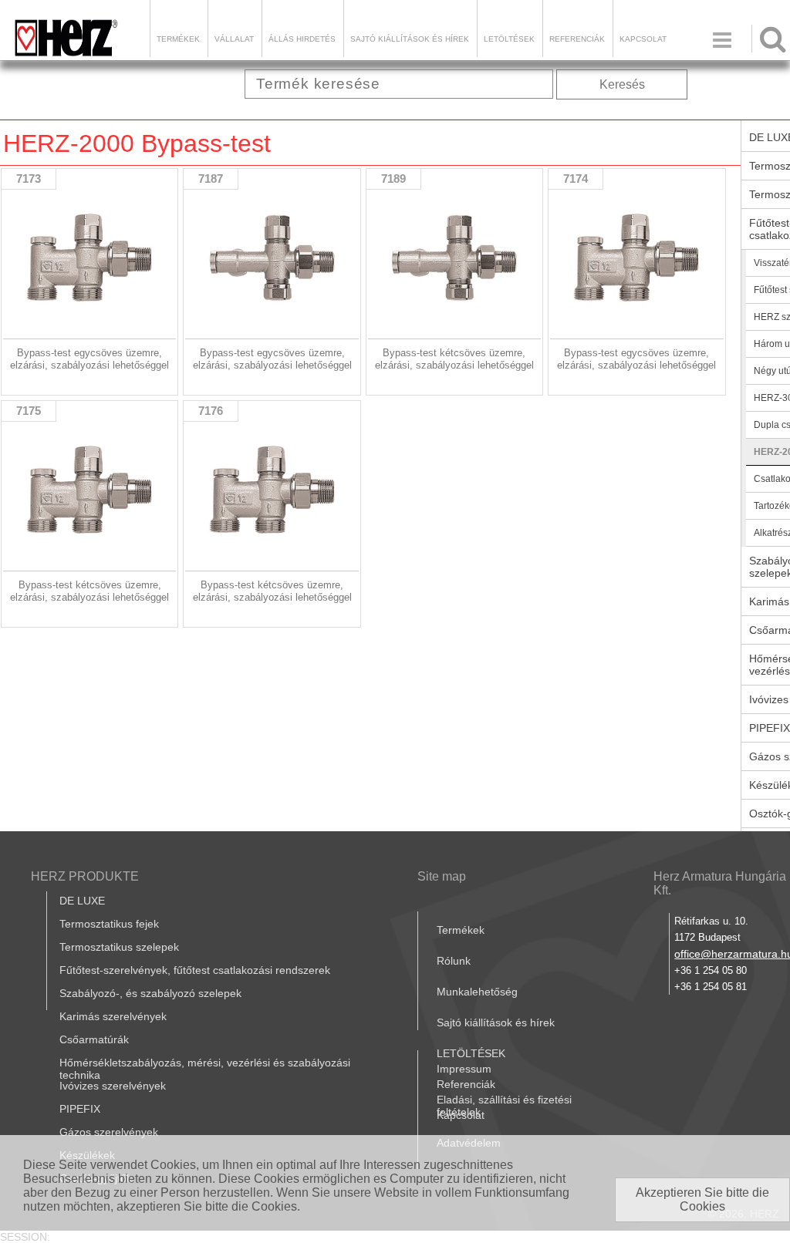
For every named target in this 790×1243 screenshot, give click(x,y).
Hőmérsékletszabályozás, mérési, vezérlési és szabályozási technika (204, 1068)
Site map (441, 876)
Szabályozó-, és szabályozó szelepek (150, 993)
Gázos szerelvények (108, 1132)
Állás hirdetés (302, 39)
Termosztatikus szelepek (119, 947)
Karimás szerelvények (113, 1016)
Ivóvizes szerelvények (112, 1086)
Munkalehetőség (477, 991)
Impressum (464, 1069)
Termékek (178, 39)
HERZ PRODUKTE (85, 876)
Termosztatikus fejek (109, 924)
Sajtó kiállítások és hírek (409, 39)
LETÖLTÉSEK (509, 39)
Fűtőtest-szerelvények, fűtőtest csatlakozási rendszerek (194, 970)
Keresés (622, 84)
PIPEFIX (79, 1109)
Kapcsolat (643, 39)
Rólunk (454, 961)
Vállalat (234, 39)
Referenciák (577, 39)
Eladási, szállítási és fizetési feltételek (504, 1105)
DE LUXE (82, 900)
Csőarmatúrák (94, 1039)
